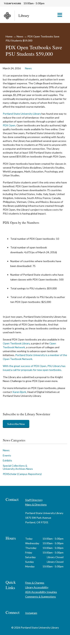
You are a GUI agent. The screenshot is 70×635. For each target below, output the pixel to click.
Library (23, 15)
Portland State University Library (22, 113)
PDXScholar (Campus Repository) (22, 474)
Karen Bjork (19, 391)
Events (7, 455)
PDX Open (9, 125)
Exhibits (7, 460)
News (20, 36)
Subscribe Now (16, 423)
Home (9, 36)
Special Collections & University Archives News (18, 467)
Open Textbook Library (16, 343)
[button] (61, 15)
